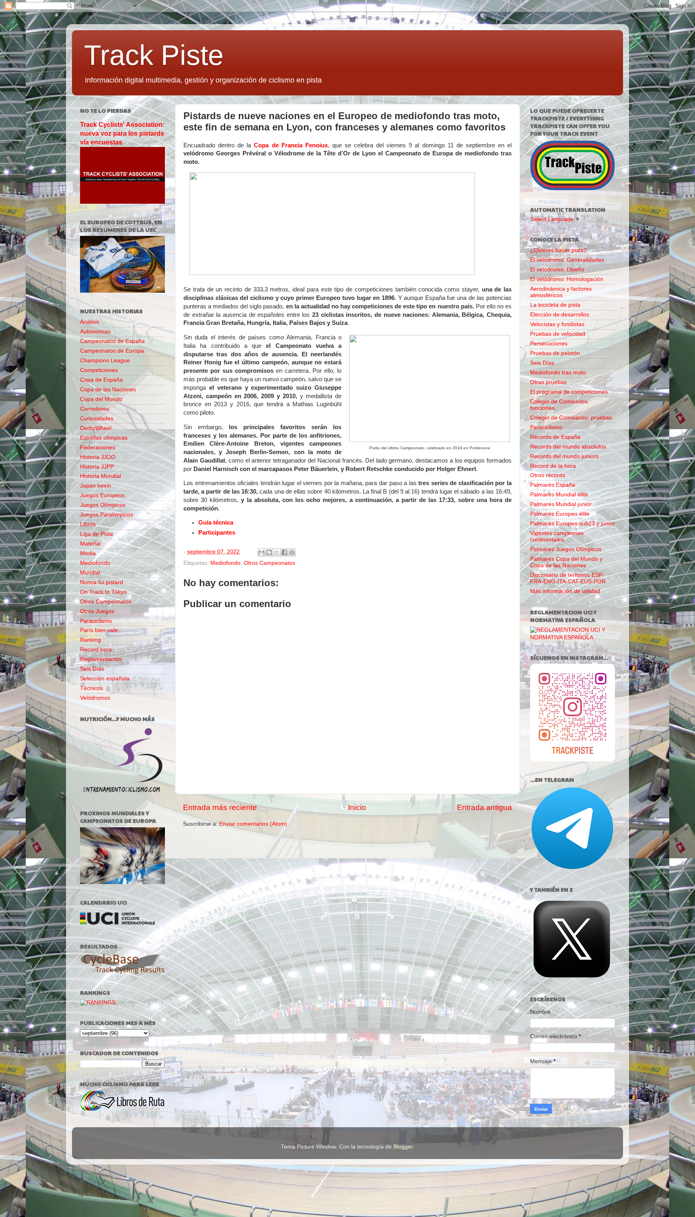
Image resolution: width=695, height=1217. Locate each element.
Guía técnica (215, 522)
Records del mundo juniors (564, 456)
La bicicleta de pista (555, 305)
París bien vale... (101, 630)
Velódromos (95, 698)
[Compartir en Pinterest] (292, 552)
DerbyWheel (95, 428)
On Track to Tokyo (103, 592)
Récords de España (555, 437)
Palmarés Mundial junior (561, 504)
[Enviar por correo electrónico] (261, 552)
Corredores (94, 409)
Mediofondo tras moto (558, 373)
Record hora (96, 650)
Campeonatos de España (112, 341)
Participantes (216, 532)
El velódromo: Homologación (566, 279)
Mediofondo (225, 563)
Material (90, 544)
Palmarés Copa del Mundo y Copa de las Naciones (566, 562)
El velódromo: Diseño (557, 270)
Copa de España (101, 380)
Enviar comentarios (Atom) (253, 824)
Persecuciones (549, 344)
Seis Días (92, 669)
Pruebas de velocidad (557, 334)
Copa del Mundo (101, 399)
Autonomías (95, 332)
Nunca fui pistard (101, 582)
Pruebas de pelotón (555, 353)
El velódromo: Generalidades (567, 260)
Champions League (105, 360)
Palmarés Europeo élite (560, 514)
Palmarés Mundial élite (559, 495)
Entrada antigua (484, 807)
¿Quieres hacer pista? (558, 250)
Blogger (403, 1147)
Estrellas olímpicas (103, 438)
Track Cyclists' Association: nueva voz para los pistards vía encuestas (122, 133)
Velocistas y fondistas (557, 324)
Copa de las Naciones (108, 389)
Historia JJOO (97, 457)
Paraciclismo (96, 621)
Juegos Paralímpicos (106, 515)
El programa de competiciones (569, 392)
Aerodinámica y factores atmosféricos (561, 292)
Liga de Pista (96, 534)
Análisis (89, 322)
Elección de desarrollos (559, 315)
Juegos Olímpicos (102, 505)
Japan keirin (95, 486)
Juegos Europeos (102, 495)
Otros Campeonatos (269, 563)
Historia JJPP (97, 467)
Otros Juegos (97, 611)
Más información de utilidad (565, 591)
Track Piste (154, 55)
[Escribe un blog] (269, 552)
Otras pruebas (548, 382)
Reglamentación (100, 659)
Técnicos (91, 688)
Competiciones (99, 370)
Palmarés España (552, 485)
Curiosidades (96, 418)
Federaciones (97, 447)
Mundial (90, 573)
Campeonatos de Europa (112, 351)
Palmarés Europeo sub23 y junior (572, 524)
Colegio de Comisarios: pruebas (571, 418)
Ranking (90, 640)
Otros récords (547, 475)
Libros (88, 524)
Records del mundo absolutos (568, 447)
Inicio (357, 807)
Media (88, 553)
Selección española (105, 679)
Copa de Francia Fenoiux (290, 145)
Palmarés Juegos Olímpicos (565, 549)
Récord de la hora (553, 466)
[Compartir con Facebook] (284, 552)
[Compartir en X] (277, 552)
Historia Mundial (100, 476)
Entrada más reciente (220, 807)
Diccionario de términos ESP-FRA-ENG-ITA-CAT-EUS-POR (568, 578)
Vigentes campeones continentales (557, 536)
